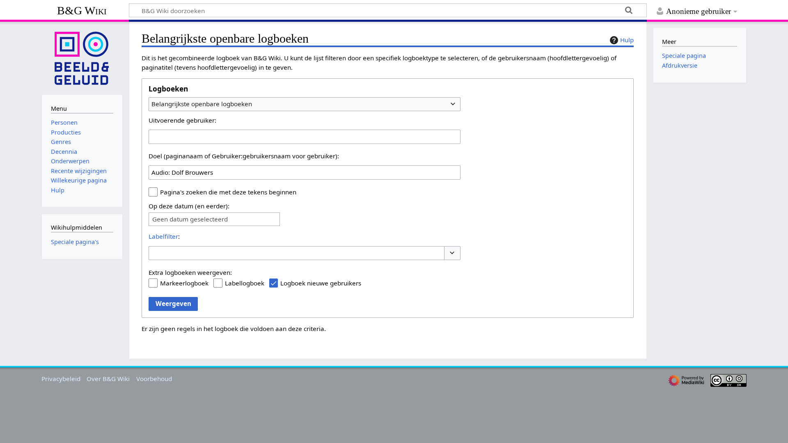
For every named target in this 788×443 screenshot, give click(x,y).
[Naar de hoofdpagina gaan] (82, 57)
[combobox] (304, 104)
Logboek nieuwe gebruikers (320, 283)
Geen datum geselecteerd (190, 219)
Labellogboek (244, 283)
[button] (452, 253)
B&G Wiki (82, 10)
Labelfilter (163, 236)
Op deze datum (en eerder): (189, 206)
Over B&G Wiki (108, 378)
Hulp (627, 40)
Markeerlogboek (184, 283)
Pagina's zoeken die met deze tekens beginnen (228, 192)
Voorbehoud (154, 378)
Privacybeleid (60, 378)
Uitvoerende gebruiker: (182, 120)
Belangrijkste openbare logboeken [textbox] (201, 104)
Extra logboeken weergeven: (190, 272)
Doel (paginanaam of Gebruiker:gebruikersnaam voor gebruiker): (244, 156)
